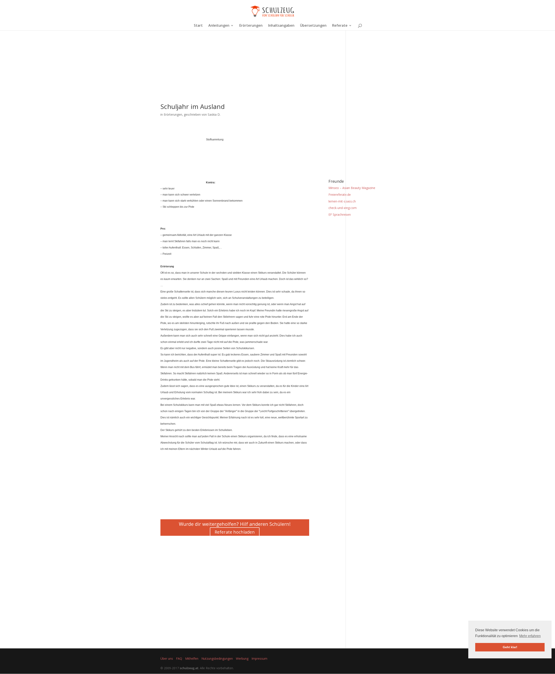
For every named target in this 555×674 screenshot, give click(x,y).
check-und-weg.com (342, 208)
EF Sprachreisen (339, 214)
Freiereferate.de (339, 194)
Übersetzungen (313, 26)
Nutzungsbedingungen (217, 658)
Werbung (242, 658)
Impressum (259, 658)
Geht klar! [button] (510, 647)
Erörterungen (251, 26)
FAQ (179, 658)
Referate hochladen (235, 532)
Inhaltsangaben (281, 26)
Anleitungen (218, 26)
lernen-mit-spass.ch (342, 201)
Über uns (166, 658)
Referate (340, 26)
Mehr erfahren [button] (530, 636)
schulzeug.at (189, 668)
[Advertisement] (234, 73)
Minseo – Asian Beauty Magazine (351, 188)
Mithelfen (191, 658)
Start (198, 26)
